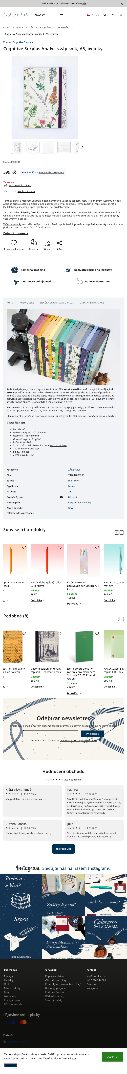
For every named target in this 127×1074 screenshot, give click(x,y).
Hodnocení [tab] (27, 302)
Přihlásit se (92, 733)
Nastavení (10, 1065)
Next (122, 532)
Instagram (92, 988)
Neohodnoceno (26, 191)
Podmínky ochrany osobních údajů (63, 984)
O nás (7, 984)
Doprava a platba (54, 976)
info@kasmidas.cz (96, 976)
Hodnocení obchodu (63, 771)
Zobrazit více (63, 849)
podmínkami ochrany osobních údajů (78, 740)
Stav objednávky (54, 1000)
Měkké (71, 486)
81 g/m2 (72, 497)
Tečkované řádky (12, 224)
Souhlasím (112, 1057)
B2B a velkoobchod (14, 1004)
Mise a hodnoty (12, 988)
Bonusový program (55, 988)
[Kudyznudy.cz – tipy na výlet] (63, 1043)
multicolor (74, 480)
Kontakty (8, 980)
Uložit (56, 255)
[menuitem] (41, 15)
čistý (70, 502)
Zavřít (58, 258)
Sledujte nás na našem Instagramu (76, 868)
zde (74, 1058)
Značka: (18, 42)
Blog (6, 992)
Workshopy (10, 996)
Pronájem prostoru (14, 1000)
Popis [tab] (10, 302)
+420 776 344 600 (96, 980)
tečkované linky (58, 445)
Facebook (92, 984)
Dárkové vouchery (55, 996)
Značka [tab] (57, 302)
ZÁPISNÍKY (74, 469)
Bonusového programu (51, 172)
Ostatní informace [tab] (92, 302)
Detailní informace (15, 233)
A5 (69, 491)
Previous (117, 532)
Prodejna (9, 976)
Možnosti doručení (20, 185)
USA (70, 508)
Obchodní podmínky (55, 980)
